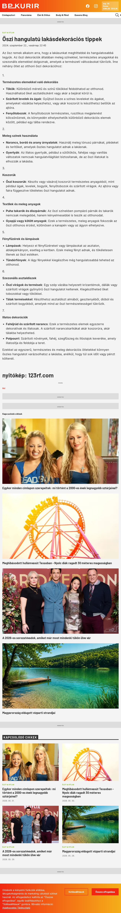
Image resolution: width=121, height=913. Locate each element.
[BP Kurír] (20, 6)
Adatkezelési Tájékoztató (16, 907)
